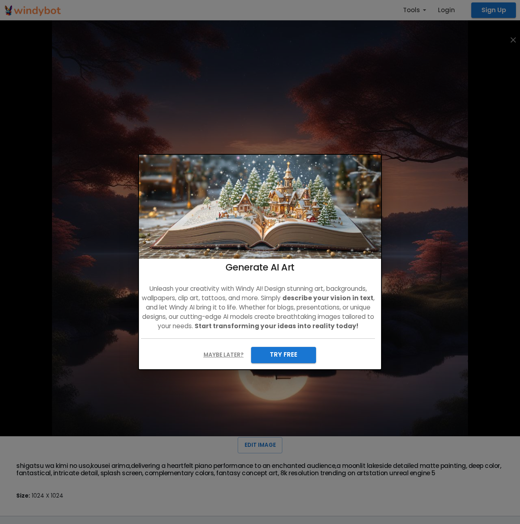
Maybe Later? (224, 355)
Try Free (283, 354)
